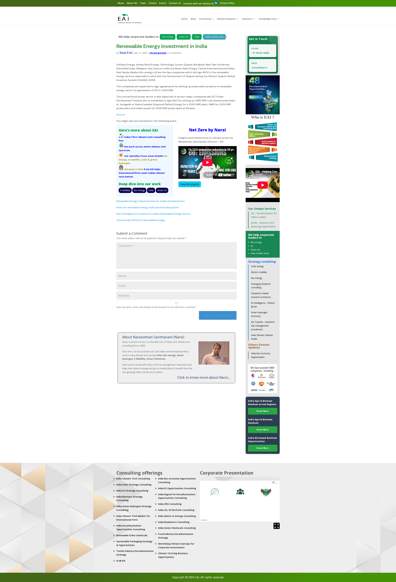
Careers (152, 3)
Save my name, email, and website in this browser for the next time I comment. (156, 307)
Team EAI (125, 52)
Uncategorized (158, 52)
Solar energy (257, 266)
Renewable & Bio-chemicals (131, 535)
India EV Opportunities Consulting (177, 488)
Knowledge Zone (268, 19)
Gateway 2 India (133, 169)
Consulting (205, 19)
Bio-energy (167, 36)
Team (143, 3)
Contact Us (175, 3)
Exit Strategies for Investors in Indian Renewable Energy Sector (153, 213)
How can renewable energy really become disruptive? (147, 207)
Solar (196, 36)
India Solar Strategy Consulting (133, 484)
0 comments (175, 52)
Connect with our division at (199, 3)
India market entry (214, 36)
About (121, 3)
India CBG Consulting (170, 503)
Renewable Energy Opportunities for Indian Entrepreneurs (150, 201)
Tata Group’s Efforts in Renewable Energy (140, 220)
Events (162, 3)
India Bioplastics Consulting (173, 522)
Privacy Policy (227, 3)
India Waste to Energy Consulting (177, 515)
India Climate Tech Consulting (133, 478)
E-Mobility (125, 190)
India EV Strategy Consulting (132, 490)
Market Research (226, 19)
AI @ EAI (120, 560)
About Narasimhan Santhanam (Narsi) (153, 337)
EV (252, 245)
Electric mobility (259, 272)
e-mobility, (134, 159)
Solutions (247, 19)
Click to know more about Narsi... (204, 377)
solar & (145, 159)
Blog (193, 19)
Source (120, 114)
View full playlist (189, 184)
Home (184, 19)
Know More (263, 411)
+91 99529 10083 (260, 52)
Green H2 (183, 36)
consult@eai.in (259, 67)
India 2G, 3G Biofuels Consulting (176, 509)
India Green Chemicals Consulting (177, 527)
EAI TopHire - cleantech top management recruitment (263, 325)
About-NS (132, 3)
